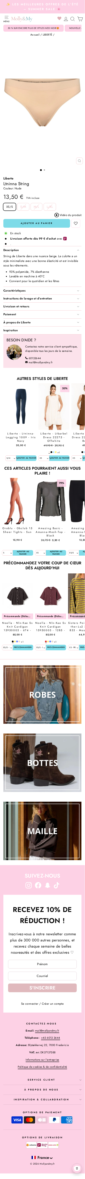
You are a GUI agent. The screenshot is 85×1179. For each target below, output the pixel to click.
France (43, 1157)
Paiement (9, 314)
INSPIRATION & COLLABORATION (41, 1099)
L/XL (50, 207)
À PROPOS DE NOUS (41, 1089)
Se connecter (29, 1004)
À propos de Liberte (17, 322)
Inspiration (10, 330)
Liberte (8, 178)
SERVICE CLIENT (41, 1079)
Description (11, 250)
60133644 (35, 358)
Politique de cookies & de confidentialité (42, 1067)
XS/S (9, 207)
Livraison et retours (16, 306)
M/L (36, 207)
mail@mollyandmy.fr (41, 362)
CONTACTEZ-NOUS (41, 1023)
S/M (23, 207)
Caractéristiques (14, 291)
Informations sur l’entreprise (42, 1060)
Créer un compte (53, 1004)
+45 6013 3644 (50, 1038)
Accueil (35, 35)
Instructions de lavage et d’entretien (27, 298)
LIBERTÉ (47, 35)
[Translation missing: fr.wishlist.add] (75, 223)
